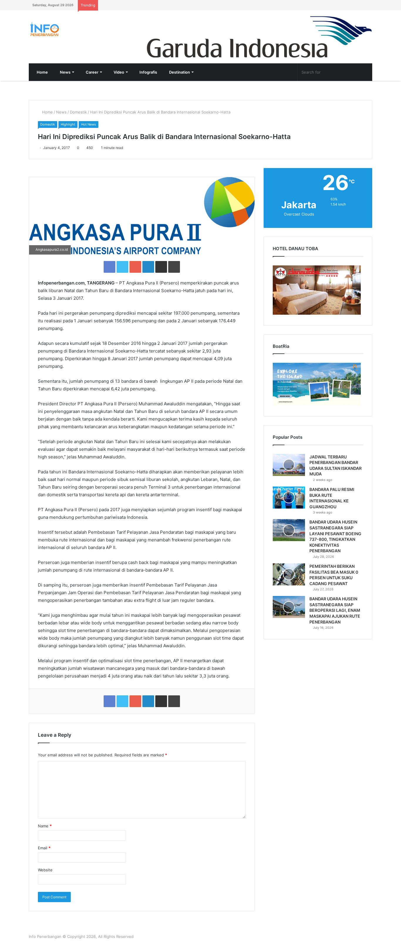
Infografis (148, 72)
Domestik (78, 112)
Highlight (68, 124)
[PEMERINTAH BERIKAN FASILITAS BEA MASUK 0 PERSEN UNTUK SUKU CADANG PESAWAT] (289, 574)
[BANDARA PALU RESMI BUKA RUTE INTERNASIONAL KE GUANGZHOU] (289, 498)
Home (42, 72)
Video (118, 72)
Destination (179, 72)
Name (45, 826)
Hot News (88, 124)
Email (44, 848)
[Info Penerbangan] (73, 29)
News (64, 72)
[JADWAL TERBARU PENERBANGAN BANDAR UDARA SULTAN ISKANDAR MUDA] (289, 465)
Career (91, 72)
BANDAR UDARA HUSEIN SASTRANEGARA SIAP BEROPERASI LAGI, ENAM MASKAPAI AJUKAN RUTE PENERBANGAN (334, 610)
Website (45, 870)
